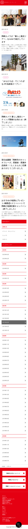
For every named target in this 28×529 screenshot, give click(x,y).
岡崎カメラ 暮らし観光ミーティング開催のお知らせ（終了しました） (14, 119)
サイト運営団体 (6, 521)
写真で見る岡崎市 (6, 500)
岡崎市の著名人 (6, 502)
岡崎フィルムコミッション (13, 486)
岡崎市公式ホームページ (13, 473)
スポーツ (4, 513)
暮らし (4, 506)
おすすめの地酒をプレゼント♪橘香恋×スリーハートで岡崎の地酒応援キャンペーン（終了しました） (14, 204)
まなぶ (4, 511)
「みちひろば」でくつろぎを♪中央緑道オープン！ (13, 82)
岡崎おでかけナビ (13, 480)
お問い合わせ (5, 519)
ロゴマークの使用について (8, 517)
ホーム (4, 496)
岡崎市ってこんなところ (8, 499)
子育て (4, 508)
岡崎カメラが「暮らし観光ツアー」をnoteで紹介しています (14, 39)
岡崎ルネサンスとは (7, 503)
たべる (4, 510)
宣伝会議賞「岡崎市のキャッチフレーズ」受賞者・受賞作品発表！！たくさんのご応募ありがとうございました (14, 163)
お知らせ (4, 497)
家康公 (4, 514)
